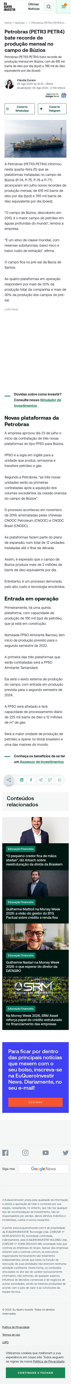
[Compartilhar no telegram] (40, 780)
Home (8, 22)
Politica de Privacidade (48, 1361)
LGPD (5, 1342)
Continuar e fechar (35, 1372)
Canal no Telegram (54, 108)
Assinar (35, 1102)
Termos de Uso (11, 1334)
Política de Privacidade (16, 1327)
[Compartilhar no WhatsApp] (59, 780)
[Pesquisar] (48, 7)
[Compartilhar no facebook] (31, 780)
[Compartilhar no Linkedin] (21, 780)
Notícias (20, 22)
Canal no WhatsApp (22, 108)
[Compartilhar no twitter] (50, 780)
